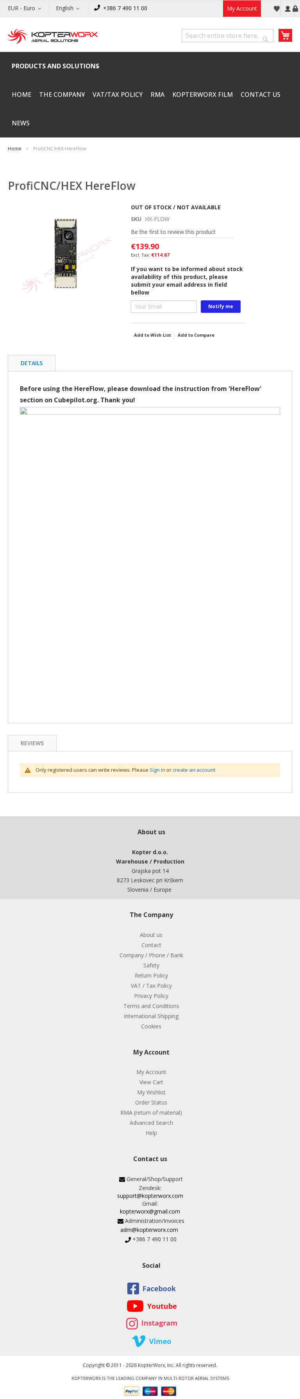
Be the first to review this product (173, 232)
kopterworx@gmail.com (150, 1211)
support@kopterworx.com (150, 1195)
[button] (26, 8)
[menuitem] (55, 66)
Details (32, 363)
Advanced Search (151, 1122)
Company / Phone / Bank (151, 955)
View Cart (151, 1082)
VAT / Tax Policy (151, 985)
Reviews (32, 743)
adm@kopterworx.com (149, 1229)
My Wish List (276, 8)
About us (151, 935)
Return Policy (151, 975)
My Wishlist (151, 1092)
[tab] (31, 363)
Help (151, 1133)
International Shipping (151, 1016)
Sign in (157, 769)
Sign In (287, 8)
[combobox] (227, 35)
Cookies (151, 1026)
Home (14, 148)
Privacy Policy (151, 995)
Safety (151, 965)
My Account (242, 8)
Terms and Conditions (151, 1006)
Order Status (151, 1102)
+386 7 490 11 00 (125, 8)
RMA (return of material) (151, 1112)
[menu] (150, 94)
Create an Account (295, 8)
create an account (194, 769)
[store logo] (53, 37)
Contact (151, 945)
